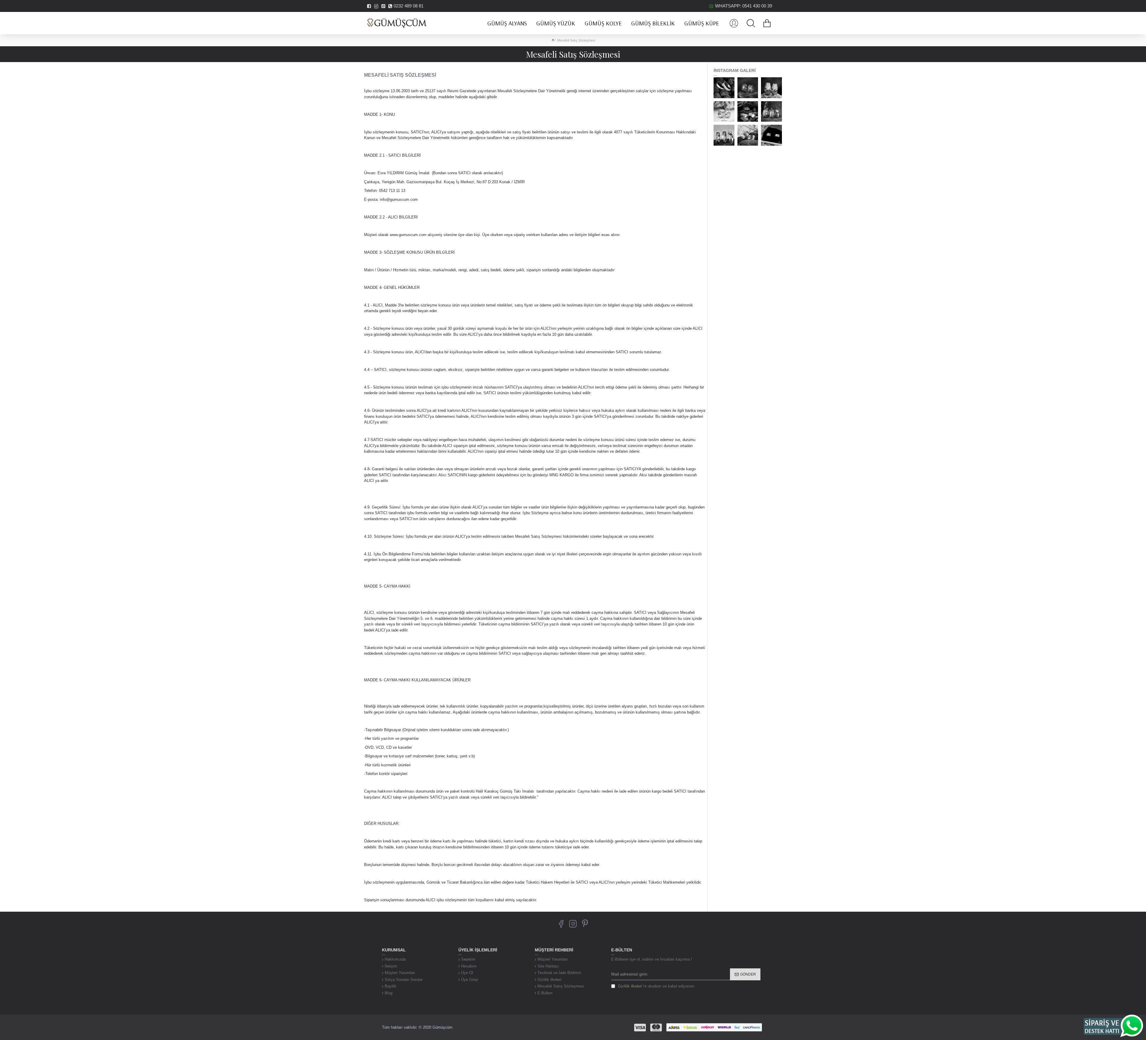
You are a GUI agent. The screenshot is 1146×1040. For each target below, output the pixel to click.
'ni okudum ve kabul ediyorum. (656, 986)
